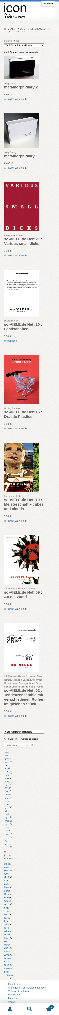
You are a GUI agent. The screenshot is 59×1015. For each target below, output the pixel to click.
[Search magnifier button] (32, 745)
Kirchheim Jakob (7, 921)
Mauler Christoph (7, 961)
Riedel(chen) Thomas (8, 971)
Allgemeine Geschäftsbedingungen (27, 987)
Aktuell (12, 1001)
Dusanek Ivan (6, 883)
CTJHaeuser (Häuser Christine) (8, 870)
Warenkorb (45, 1005)
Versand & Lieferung (19, 991)
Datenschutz (15, 994)
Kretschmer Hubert (8, 931)
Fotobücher (7, 801)
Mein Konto (14, 984)
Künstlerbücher (8, 778)
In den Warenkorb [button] (17, 99)
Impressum (14, 998)
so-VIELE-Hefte (8, 811)
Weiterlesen (10, 340)
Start (11, 29)
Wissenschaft (8, 827)
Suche (29, 1009)
